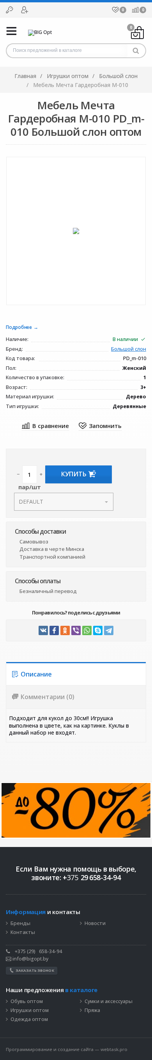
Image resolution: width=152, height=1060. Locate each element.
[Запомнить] (100, 426)
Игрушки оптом (30, 1010)
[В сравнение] (45, 426)
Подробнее (19, 327)
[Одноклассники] (65, 630)
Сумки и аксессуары (109, 1001)
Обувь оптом (27, 1001)
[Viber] (76, 630)
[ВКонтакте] (43, 630)
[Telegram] (108, 630)
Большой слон (128, 349)
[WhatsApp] (87, 630)
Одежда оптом (29, 1019)
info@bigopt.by (29, 958)
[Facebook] (54, 630)
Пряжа (92, 1010)
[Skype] (98, 630)
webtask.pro (114, 1049)
